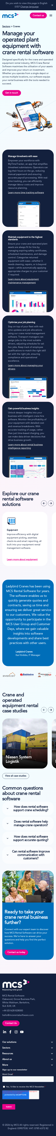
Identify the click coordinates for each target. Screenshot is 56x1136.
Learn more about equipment (21, 559)
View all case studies (15, 776)
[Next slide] (51, 503)
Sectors (6, 26)
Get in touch (11, 93)
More (5, 1065)
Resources (7, 1053)
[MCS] (10, 15)
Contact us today (16, 952)
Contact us (38, 15)
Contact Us (11, 1023)
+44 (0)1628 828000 (12, 1011)
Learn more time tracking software (26, 193)
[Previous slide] (44, 503)
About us (7, 1059)
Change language (29, 7)
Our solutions (9, 1042)
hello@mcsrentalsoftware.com (18, 1015)
